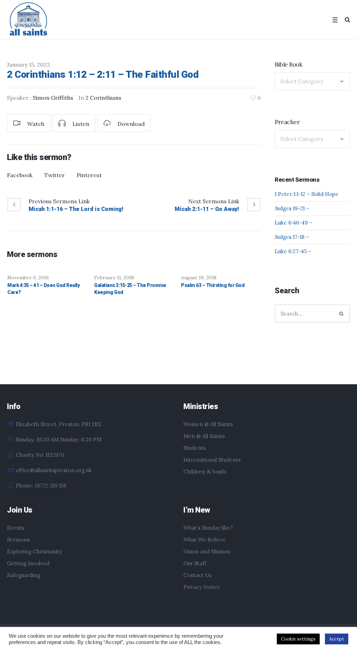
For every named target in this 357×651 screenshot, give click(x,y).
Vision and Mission (206, 551)
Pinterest (89, 175)
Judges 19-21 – (292, 208)
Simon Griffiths (53, 97)
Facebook (19, 175)
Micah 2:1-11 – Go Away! (207, 209)
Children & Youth (204, 471)
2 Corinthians (103, 97)
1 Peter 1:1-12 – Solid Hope (307, 194)
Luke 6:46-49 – (293, 222)
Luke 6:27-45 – (293, 251)
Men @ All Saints (204, 436)
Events (15, 527)
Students (194, 448)
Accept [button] (336, 639)
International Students (212, 459)
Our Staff (194, 563)
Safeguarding (23, 575)
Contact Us (197, 575)
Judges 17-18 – (292, 237)
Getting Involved (28, 563)
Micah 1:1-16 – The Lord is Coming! (76, 209)
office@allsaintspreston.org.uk (54, 470)
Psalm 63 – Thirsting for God (212, 285)
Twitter (54, 175)
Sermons (18, 539)
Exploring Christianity (34, 551)
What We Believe (204, 539)
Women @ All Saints (208, 424)
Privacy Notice (201, 587)
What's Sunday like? (208, 527)
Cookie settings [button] (298, 639)
